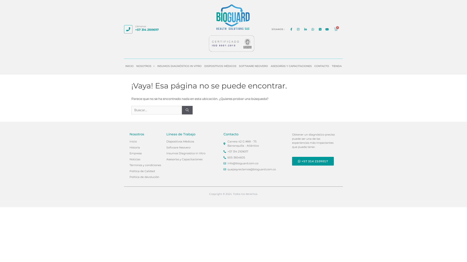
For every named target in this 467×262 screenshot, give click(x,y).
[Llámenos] (128, 29)
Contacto (321, 66)
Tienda (337, 66)
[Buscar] (187, 110)
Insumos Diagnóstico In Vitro (179, 66)
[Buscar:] (156, 110)
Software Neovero (253, 66)
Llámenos (140, 26)
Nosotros (143, 66)
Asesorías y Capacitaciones (291, 66)
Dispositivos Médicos (220, 66)
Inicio (129, 66)
